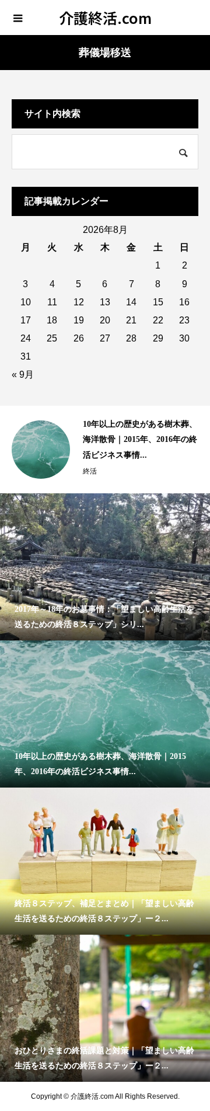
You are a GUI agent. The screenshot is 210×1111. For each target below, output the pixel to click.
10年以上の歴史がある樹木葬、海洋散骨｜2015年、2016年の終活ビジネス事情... (140, 439)
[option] (105, 449)
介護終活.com (105, 17)
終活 (90, 471)
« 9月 (23, 374)
